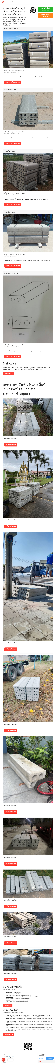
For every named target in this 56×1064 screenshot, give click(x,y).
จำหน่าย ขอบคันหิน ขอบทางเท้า (13, 2)
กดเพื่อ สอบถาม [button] (8, 373)
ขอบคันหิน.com (22, 1058)
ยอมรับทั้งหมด (49, 1058)
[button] (32, 10)
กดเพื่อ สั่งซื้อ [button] (7, 1005)
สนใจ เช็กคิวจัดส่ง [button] (11, 444)
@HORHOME (9, 1055)
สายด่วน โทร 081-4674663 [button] (45, 15)
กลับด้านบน (5, 1052)
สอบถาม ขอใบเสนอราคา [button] (13, 82)
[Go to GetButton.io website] (3, 1062)
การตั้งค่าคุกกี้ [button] (41, 1058)
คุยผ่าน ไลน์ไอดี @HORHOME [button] (45, 9)
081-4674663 (11, 1056)
